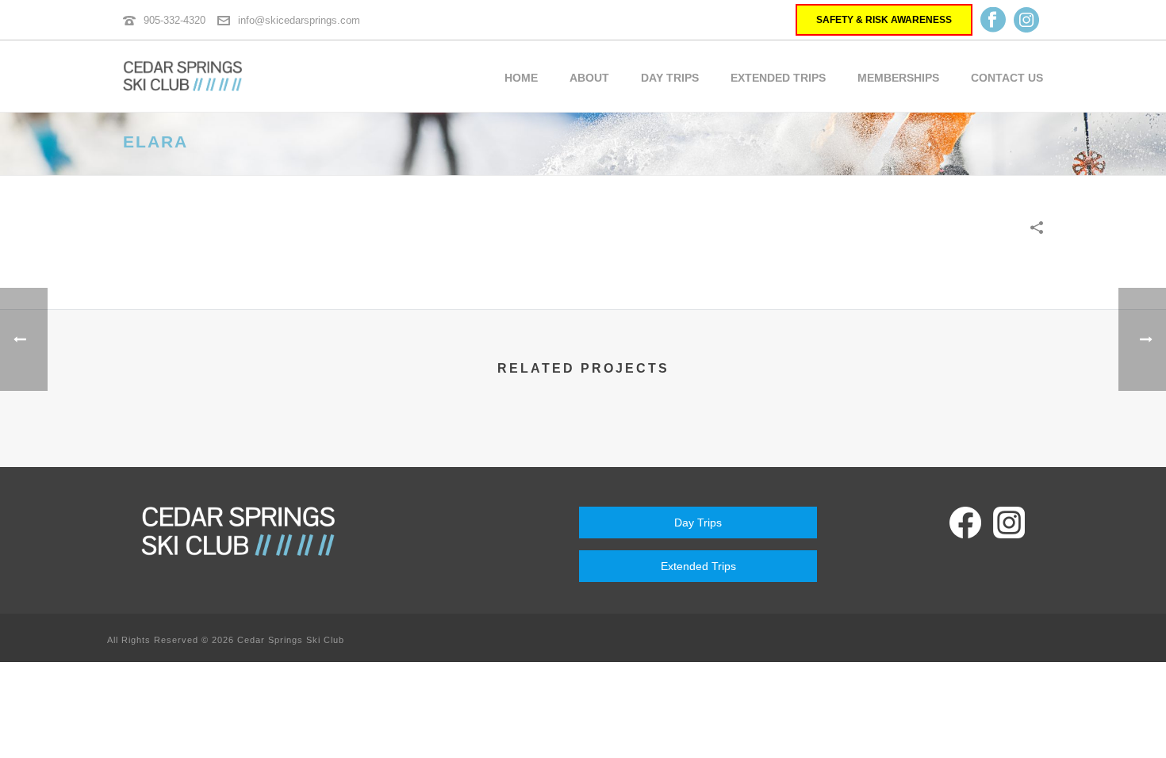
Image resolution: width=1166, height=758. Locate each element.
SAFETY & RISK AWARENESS (884, 19)
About (589, 77)
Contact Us (1007, 77)
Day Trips (670, 77)
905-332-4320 (174, 20)
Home (521, 77)
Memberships (898, 77)
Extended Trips (778, 77)
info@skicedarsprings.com (299, 20)
